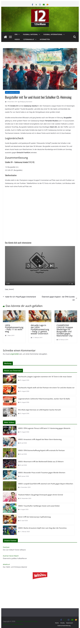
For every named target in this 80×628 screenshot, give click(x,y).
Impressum (69, 623)
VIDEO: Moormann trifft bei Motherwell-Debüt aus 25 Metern (41, 461)
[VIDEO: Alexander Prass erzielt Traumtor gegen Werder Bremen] (9, 475)
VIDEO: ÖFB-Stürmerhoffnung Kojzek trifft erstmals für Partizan (41, 450)
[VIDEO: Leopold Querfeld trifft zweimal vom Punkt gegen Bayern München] (9, 486)
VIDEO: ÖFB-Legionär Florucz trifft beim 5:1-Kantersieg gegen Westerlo (44, 428)
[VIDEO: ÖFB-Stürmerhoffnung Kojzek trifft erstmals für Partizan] (9, 453)
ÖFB (16, 34)
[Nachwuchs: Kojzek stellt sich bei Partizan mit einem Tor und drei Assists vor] (9, 390)
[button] (18, 34)
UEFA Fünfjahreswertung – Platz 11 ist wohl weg (14, 328)
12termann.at (28, 39)
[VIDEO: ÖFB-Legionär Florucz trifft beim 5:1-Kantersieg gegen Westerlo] (9, 431)
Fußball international (52, 34)
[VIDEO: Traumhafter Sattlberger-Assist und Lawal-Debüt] (9, 508)
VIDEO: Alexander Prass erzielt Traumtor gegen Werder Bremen (41, 472)
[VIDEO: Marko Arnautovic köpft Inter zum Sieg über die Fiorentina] (9, 530)
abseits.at (6, 564)
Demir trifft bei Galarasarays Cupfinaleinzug (34, 517)
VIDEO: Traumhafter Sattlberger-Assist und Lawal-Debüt (39, 506)
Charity (62, 623)
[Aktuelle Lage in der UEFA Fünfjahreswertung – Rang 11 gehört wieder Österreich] (40, 312)
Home (57, 623)
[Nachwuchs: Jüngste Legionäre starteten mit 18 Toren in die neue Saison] (9, 379)
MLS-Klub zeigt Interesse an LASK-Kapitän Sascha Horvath (39, 410)
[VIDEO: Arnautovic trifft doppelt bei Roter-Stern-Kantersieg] (9, 442)
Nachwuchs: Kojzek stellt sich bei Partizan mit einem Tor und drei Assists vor (46, 388)
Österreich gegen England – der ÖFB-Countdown (58, 298)
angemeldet (14, 354)
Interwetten (45, 39)
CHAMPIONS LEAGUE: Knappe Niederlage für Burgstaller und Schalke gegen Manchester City (65, 330)
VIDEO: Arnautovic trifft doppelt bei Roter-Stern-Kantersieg (40, 439)
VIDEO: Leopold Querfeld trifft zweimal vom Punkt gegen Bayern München (45, 484)
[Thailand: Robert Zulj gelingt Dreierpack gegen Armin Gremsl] (9, 497)
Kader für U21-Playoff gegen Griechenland (20, 297)
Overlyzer (6, 547)
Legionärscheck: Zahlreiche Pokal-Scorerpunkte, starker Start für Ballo (44, 399)
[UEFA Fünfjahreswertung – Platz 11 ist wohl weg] (14, 312)
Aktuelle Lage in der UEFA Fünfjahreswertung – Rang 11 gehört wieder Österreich (40, 329)
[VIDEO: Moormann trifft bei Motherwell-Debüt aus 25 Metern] (9, 464)
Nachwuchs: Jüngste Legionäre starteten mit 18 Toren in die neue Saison (45, 377)
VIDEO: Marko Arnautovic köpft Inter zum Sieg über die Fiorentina (42, 528)
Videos (17, 39)
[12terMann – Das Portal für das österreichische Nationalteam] (5, 36)
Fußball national (30, 34)
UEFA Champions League (12, 92)
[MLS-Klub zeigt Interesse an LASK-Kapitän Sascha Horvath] (9, 412)
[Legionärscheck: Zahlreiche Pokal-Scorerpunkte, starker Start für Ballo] (9, 401)
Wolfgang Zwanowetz (26, 102)
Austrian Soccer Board (10, 556)
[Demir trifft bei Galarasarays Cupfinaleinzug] (9, 519)
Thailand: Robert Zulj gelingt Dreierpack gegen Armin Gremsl (40, 495)
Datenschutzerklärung (64, 625)
